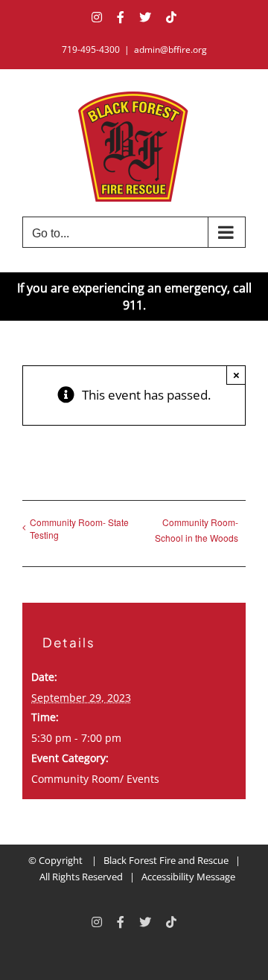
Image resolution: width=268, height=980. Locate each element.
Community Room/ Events (95, 779)
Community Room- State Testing (79, 528)
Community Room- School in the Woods (196, 530)
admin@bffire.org (170, 49)
